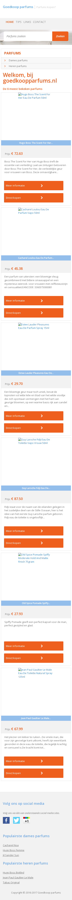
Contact (39, 22)
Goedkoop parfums (49, 892)
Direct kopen (13, 197)
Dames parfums (18, 60)
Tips (19, 22)
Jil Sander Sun (11, 855)
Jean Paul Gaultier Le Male (18, 877)
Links (27, 22)
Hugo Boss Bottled (13, 872)
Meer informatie (15, 185)
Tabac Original (11, 882)
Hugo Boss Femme (13, 850)
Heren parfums (18, 66)
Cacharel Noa (11, 845)
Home (10, 22)
